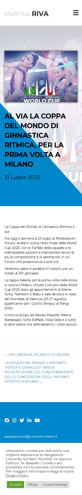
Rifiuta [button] (32, 484)
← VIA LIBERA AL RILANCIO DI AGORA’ (37, 355)
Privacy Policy (17, 475)
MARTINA (27, 14)
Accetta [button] (15, 484)
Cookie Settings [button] (55, 484)
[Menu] (76, 12)
